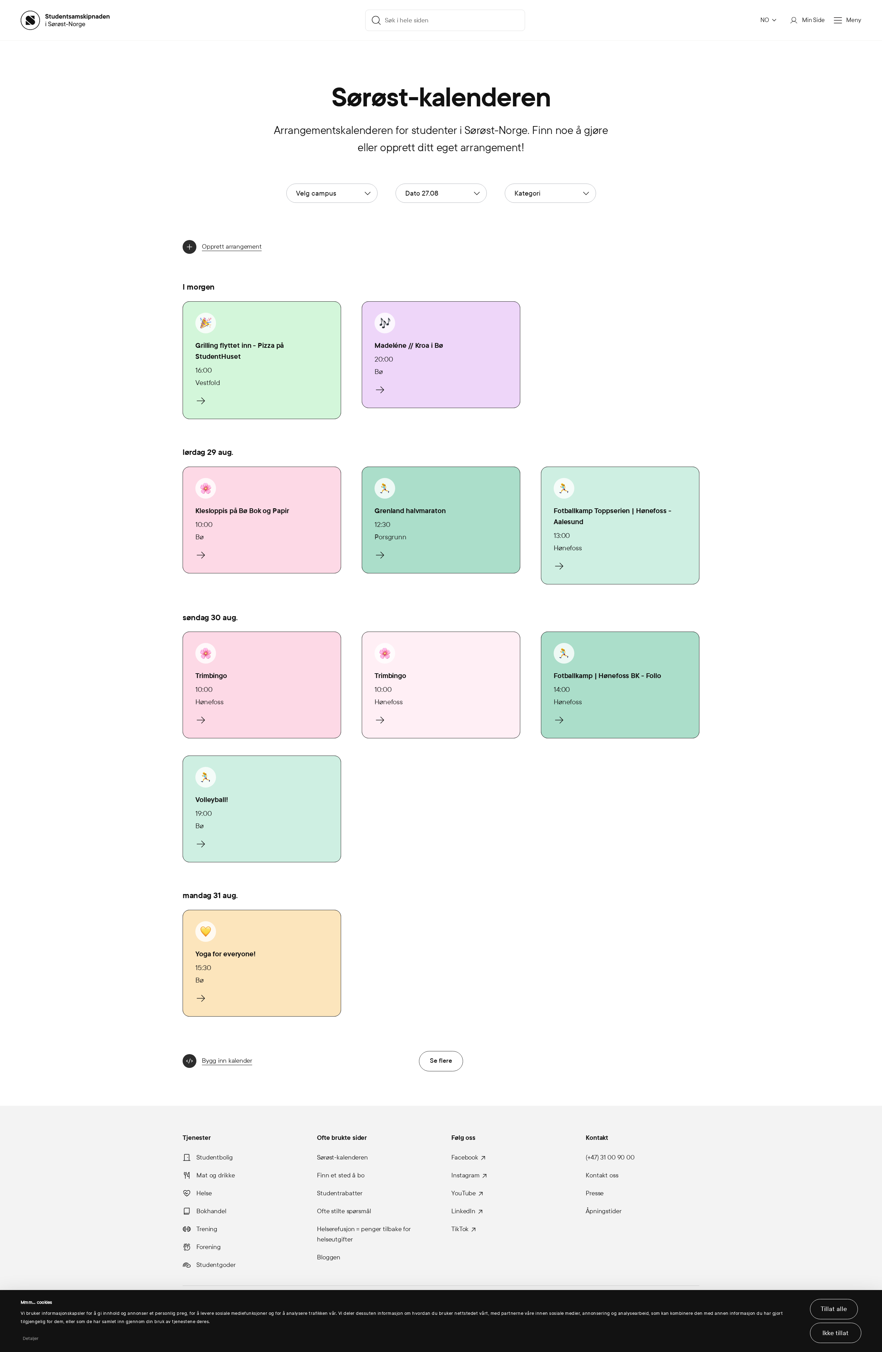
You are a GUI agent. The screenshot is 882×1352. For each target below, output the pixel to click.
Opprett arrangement (231, 246)
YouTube (463, 1193)
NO (764, 20)
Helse (204, 1193)
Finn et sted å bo (341, 1175)
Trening (206, 1229)
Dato (421, 193)
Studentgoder (216, 1265)
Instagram (465, 1175)
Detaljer (31, 1338)
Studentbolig (214, 1157)
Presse (595, 1193)
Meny (853, 20)
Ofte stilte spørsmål (344, 1211)
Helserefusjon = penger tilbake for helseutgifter (364, 1234)
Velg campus (316, 193)
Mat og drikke (215, 1175)
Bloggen (328, 1257)
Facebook (464, 1157)
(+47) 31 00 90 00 (610, 1157)
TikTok (460, 1229)
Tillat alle (834, 1309)
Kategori (527, 193)
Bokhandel (211, 1211)
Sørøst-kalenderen (342, 1157)
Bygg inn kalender (227, 1060)
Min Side (813, 20)
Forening (208, 1247)
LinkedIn (463, 1211)
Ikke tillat (835, 1333)
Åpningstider (604, 1211)
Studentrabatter (339, 1193)
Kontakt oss (602, 1175)
